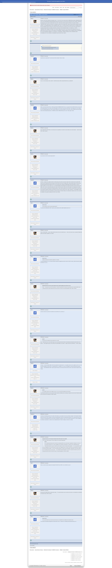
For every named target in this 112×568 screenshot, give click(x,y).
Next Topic (79, 16)
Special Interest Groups (39, 9)
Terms (71, 565)
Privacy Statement (77, 565)
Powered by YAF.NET (67, 562)
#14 (41, 363)
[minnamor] (35, 418)
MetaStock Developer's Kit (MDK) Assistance (51, 9)
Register (48, 5)
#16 (41, 414)
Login (45, 5)
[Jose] (35, 207)
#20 (41, 516)
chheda (32, 363)
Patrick (32, 18)
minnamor (32, 414)
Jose (31, 256)
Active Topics (57, 7)
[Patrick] (35, 22)
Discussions (32, 9)
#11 (41, 283)
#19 (41, 490)
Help (63, 7)
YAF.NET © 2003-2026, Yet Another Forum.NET (76, 562)
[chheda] (35, 367)
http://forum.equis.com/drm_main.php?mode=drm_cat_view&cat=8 (63, 80)
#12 (41, 309)
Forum (53, 7)
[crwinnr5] (35, 60)
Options (75, 14)
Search (61, 7)
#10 (41, 256)
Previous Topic (33, 16)
